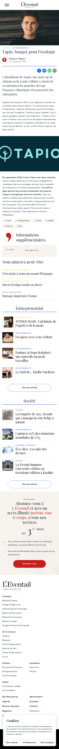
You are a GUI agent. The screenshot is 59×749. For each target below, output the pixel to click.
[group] (29, 272)
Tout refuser (11, 743)
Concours (34, 711)
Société (6, 48)
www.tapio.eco (32, 250)
